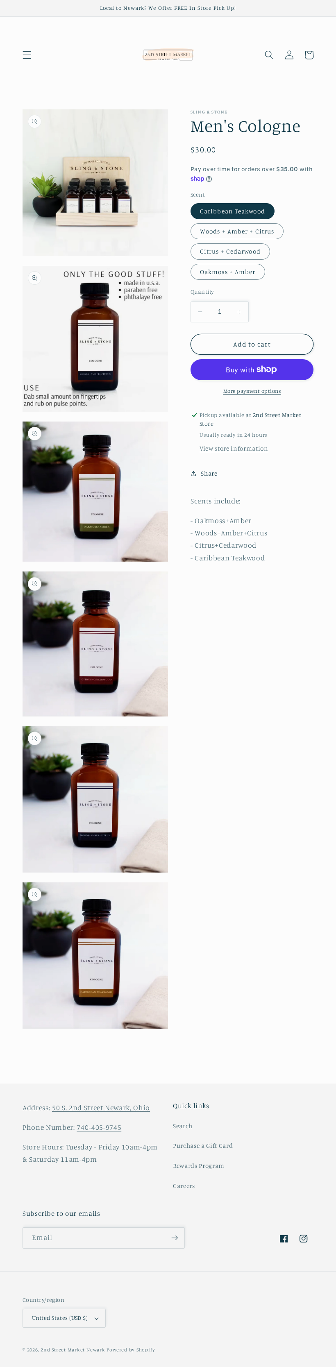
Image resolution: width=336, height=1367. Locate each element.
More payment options (252, 391)
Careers (184, 1186)
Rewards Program (199, 1166)
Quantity (202, 291)
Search (183, 1126)
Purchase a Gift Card (203, 1145)
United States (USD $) (60, 1317)
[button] (27, 55)
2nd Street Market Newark (73, 1350)
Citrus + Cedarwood (230, 251)
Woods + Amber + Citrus (237, 231)
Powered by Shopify (131, 1350)
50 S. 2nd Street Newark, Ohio (101, 1107)
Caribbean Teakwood (232, 211)
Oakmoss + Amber (228, 272)
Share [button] (209, 473)
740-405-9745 (99, 1127)
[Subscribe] (174, 1238)
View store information (234, 448)
